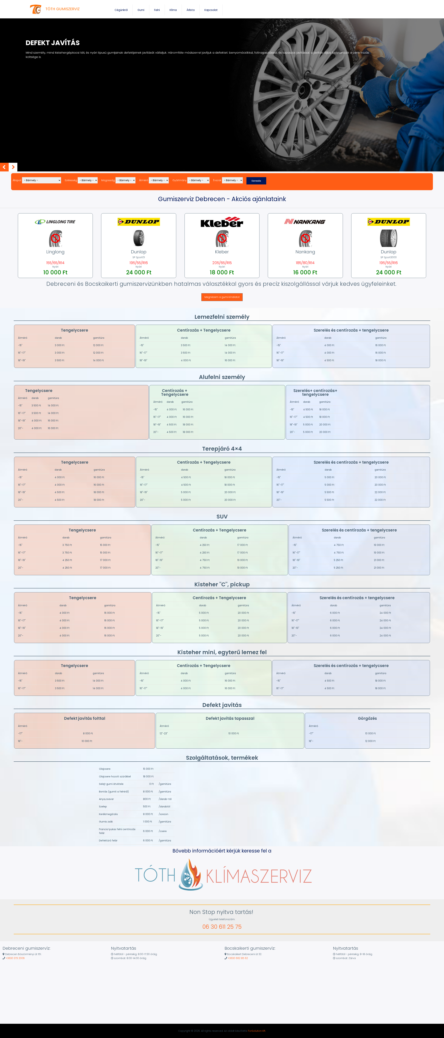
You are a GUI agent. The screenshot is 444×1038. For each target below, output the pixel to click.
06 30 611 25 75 (222, 927)
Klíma (173, 10)
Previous (4, 167)
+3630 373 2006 (15, 958)
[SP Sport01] (138, 246)
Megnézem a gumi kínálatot (222, 297)
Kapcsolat (211, 10)
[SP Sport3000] (388, 246)
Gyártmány (179, 180)
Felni (157, 10)
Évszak (217, 180)
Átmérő (143, 180)
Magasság (108, 180)
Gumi (141, 10)
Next (13, 167)
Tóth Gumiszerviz (62, 9)
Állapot (17, 180)
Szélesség (71, 180)
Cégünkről (121, 10)
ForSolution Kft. (257, 1031)
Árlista (191, 10)
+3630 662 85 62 (238, 958)
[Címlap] (36, 9)
